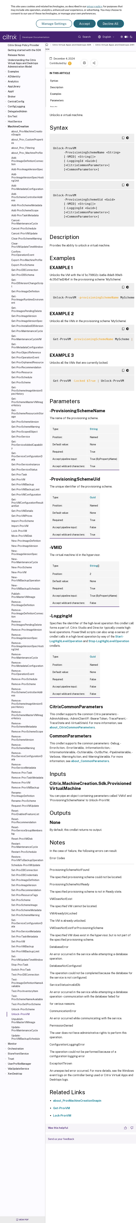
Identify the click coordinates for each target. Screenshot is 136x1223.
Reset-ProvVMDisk (22, 838)
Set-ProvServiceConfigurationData (26, 923)
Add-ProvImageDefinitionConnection (27, 161)
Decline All (110, 24)
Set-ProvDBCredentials (24, 875)
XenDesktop (15, 1073)
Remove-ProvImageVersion (26, 629)
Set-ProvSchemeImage (24, 905)
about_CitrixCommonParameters (72, 727)
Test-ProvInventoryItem (24, 991)
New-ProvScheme (21, 567)
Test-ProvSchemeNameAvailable (27, 998)
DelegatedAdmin (17, 111)
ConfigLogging (16, 106)
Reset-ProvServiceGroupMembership (26, 830)
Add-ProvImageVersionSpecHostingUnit (27, 177)
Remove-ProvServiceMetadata (23, 766)
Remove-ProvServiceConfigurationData (26, 756)
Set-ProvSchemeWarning (25, 915)
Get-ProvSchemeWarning (25, 426)
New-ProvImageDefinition (26, 540)
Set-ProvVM (18, 941)
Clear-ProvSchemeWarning (26, 238)
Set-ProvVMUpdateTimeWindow (27, 958)
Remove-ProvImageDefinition (23, 604)
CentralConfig (16, 101)
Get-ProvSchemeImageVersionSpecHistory (26, 390)
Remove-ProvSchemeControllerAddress (27, 692)
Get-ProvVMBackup (22, 484)
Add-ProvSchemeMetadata (26, 205)
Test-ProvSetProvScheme (26, 1004)
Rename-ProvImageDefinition (23, 794)
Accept (84, 24)
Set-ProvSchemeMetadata (26, 910)
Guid (93, 497)
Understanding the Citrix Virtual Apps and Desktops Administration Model (23, 63)
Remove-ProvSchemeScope (27, 731)
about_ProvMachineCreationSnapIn (26, 133)
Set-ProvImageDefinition (25, 880)
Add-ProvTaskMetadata (25, 215)
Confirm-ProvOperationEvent (22, 253)
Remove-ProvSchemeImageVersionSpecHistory (26, 703)
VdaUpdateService (18, 1068)
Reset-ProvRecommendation (23, 821)
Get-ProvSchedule (21, 377)
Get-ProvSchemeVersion (25, 421)
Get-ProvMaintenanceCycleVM (26, 338)
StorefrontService (18, 1053)
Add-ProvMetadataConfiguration (27, 187)
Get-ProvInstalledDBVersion (27, 326)
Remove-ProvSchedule (24, 679)
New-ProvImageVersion (24, 546)
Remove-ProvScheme (23, 684)
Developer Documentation (30, 37)
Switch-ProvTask (21, 969)
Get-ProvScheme (21, 382)
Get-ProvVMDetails (22, 510)
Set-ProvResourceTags (24, 895)
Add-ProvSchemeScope (24, 210)
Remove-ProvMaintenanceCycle (24, 656)
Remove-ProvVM (20, 782)
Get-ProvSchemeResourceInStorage (27, 413)
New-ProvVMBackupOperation (25, 579)
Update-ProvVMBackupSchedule (25, 1037)
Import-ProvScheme (22, 521)
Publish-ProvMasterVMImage (23, 595)
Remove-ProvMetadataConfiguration (27, 664)
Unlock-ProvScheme (23, 1009)
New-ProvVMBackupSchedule (25, 587)
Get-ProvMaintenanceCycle (27, 331)
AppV (11, 91)
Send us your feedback (61, 1139)
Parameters (57, 100)
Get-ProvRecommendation (26, 367)
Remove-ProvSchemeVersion (22, 738)
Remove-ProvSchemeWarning (23, 746)
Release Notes (16, 55)
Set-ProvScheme (20, 900)
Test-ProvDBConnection (25, 974)
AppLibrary (14, 86)
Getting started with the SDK (24, 50)
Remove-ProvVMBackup (25, 787)
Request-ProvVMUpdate (25, 805)
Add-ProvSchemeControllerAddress (27, 197)
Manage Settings (54, 24)
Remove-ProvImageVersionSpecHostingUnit (27, 646)
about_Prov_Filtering (23, 147)
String (94, 429)
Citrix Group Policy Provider (23, 45)
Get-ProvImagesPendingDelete (26, 309)
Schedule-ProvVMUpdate (25, 865)
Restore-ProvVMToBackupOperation (27, 858)
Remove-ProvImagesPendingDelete (26, 623)
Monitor (12, 1043)
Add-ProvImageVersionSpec (27, 169)
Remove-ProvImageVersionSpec (24, 636)
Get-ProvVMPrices (21, 515)
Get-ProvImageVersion (24, 316)
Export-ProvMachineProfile (26, 260)
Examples (13, 71)
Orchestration (16, 1048)
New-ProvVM (18, 572)
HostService (15, 121)
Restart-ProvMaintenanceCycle (24, 845)
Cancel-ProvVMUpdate (24, 233)
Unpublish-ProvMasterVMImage (23, 1021)
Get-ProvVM (18, 479)
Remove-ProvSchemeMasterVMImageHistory (27, 715)
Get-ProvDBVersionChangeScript (27, 283)
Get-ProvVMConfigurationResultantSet (27, 502)
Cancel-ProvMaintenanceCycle (24, 222)
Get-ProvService (20, 436)
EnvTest (12, 116)
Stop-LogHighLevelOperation (109, 641)
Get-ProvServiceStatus (24, 469)
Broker (12, 96)
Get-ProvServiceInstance (25, 464)
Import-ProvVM (19, 526)
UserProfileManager (19, 1063)
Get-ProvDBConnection (24, 270)
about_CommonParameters (90, 761)
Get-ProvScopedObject (24, 431)
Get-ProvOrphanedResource (27, 362)
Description (56, 87)
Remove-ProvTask (21, 772)
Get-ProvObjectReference (26, 352)
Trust (11, 1058)
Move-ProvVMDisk (21, 535)
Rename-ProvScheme (23, 800)
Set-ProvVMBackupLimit (25, 951)
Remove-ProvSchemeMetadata (24, 725)
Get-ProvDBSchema (22, 275)
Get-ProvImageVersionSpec (26, 321)
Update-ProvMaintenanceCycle (24, 1029)
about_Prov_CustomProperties (27, 141)
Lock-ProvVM (19, 530)
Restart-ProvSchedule (24, 851)
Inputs (53, 107)
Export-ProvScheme (22, 265)
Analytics (13, 81)
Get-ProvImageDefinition (25, 291)
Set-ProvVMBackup (22, 946)
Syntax (54, 80)
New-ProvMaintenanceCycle (24, 561)
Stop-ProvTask (19, 964)
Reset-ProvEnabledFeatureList (25, 812)
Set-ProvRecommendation (26, 890)
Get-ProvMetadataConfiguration (27, 346)
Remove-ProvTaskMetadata (27, 777)
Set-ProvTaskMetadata (24, 936)
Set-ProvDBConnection (24, 870)
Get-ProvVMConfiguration (26, 494)
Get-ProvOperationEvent (25, 357)
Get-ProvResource (21, 372)
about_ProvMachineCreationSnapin (77, 1100)
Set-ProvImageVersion (23, 885)
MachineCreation (18, 126)
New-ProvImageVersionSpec (24, 552)
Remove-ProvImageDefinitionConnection (27, 613)
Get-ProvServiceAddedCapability (26, 444)
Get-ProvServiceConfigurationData (26, 456)
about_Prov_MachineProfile (27, 152)
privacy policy (94, 6)
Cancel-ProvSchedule (23, 228)
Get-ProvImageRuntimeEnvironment (27, 299)
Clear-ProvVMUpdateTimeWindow (27, 245)
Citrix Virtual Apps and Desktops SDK (71, 45)
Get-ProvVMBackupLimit (25, 489)
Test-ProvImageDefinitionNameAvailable (27, 982)
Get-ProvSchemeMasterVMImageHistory (27, 402)
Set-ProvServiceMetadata (26, 931)
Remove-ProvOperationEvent (22, 672)
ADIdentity (14, 76)
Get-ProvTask (19, 474)
